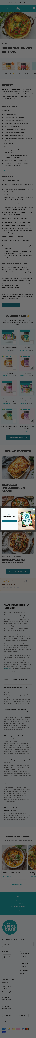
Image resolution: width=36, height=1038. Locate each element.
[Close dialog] (34, 509)
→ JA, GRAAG (9, 520)
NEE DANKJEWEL (9, 523)
